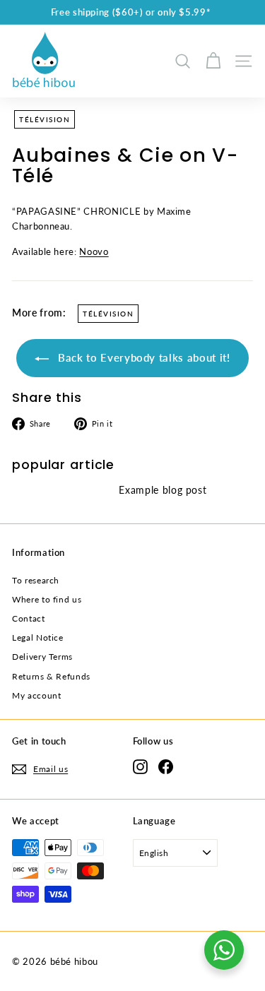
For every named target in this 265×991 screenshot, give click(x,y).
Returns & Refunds (51, 676)
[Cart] (213, 61)
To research (35, 580)
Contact (28, 618)
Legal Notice (38, 637)
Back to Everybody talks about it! (142, 357)
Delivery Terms (42, 656)
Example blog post (162, 490)
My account (36, 695)
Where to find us (46, 599)
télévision (44, 119)
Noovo (93, 251)
